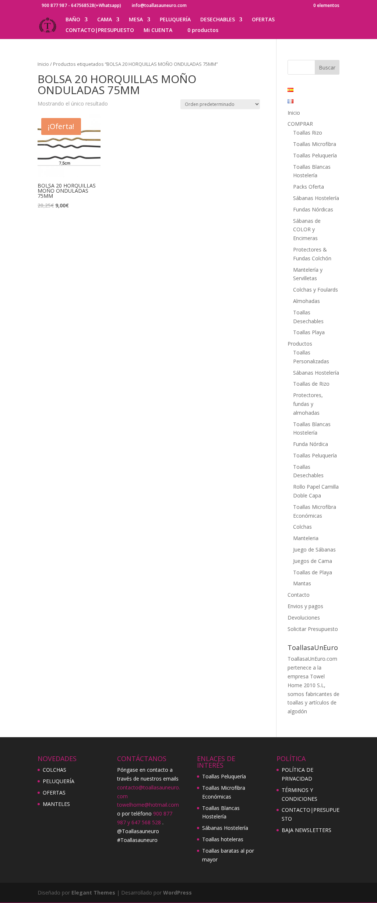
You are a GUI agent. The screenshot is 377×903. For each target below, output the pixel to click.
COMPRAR (300, 123)
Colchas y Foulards (315, 289)
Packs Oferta (308, 186)
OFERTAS (263, 20)
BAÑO (73, 20)
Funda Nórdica (310, 443)
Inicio (43, 64)
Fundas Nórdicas (313, 209)
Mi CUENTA (158, 30)
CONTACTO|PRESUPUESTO (100, 30)
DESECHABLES (217, 20)
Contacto (299, 594)
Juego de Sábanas (314, 549)
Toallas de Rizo (311, 383)
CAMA (104, 20)
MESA (136, 20)
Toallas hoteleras (222, 839)
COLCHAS (54, 769)
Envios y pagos (305, 606)
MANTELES (56, 803)
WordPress (177, 892)
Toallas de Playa (312, 572)
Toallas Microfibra (314, 143)
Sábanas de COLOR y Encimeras (307, 229)
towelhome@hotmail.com (148, 804)
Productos (300, 343)
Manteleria (305, 538)
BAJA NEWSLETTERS (306, 830)
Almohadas (306, 300)
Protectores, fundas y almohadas (308, 404)
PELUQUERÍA (175, 20)
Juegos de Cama (312, 560)
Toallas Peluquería (315, 155)
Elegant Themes (93, 892)
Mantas (302, 583)
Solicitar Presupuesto (313, 628)
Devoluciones (304, 617)
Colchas (302, 526)
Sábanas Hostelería (316, 197)
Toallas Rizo (307, 132)
